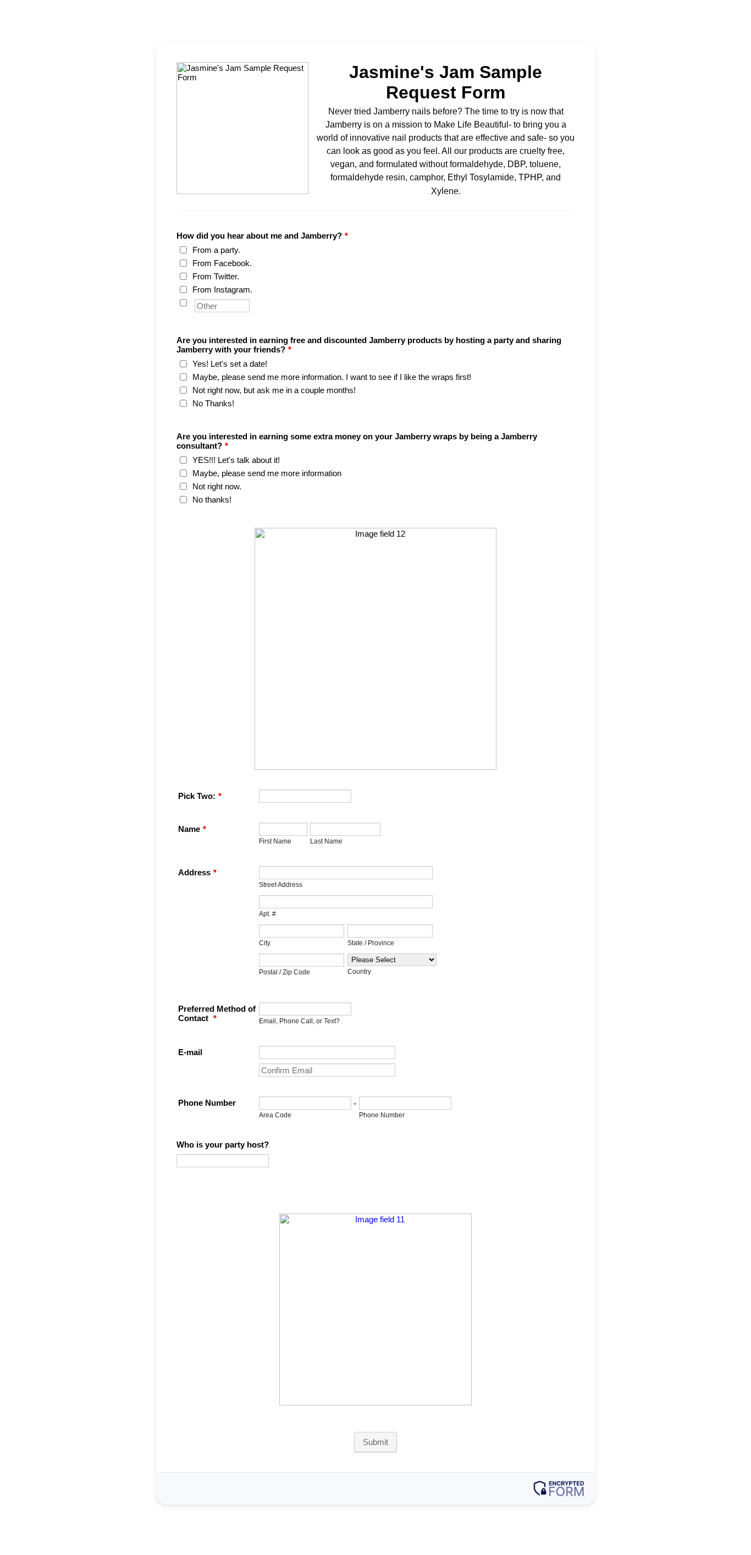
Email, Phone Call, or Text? (299, 1020)
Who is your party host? (222, 1144)
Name (192, 829)
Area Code (275, 1114)
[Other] (193, 302)
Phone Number (207, 1102)
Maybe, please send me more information (266, 473)
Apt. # (267, 913)
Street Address (280, 884)
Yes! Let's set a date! (229, 363)
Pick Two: (200, 796)
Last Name (326, 841)
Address (197, 872)
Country (359, 971)
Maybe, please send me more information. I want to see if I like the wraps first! (331, 377)
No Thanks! (213, 403)
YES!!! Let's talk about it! (236, 460)
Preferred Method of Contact (217, 1013)
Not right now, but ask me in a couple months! (274, 390)
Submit (375, 1442)
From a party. (216, 250)
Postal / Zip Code (284, 971)
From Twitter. (215, 276)
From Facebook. (222, 263)
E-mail (190, 1052)
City (264, 942)
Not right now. (216, 486)
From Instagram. (222, 289)
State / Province (370, 942)
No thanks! (211, 499)
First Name (275, 841)
